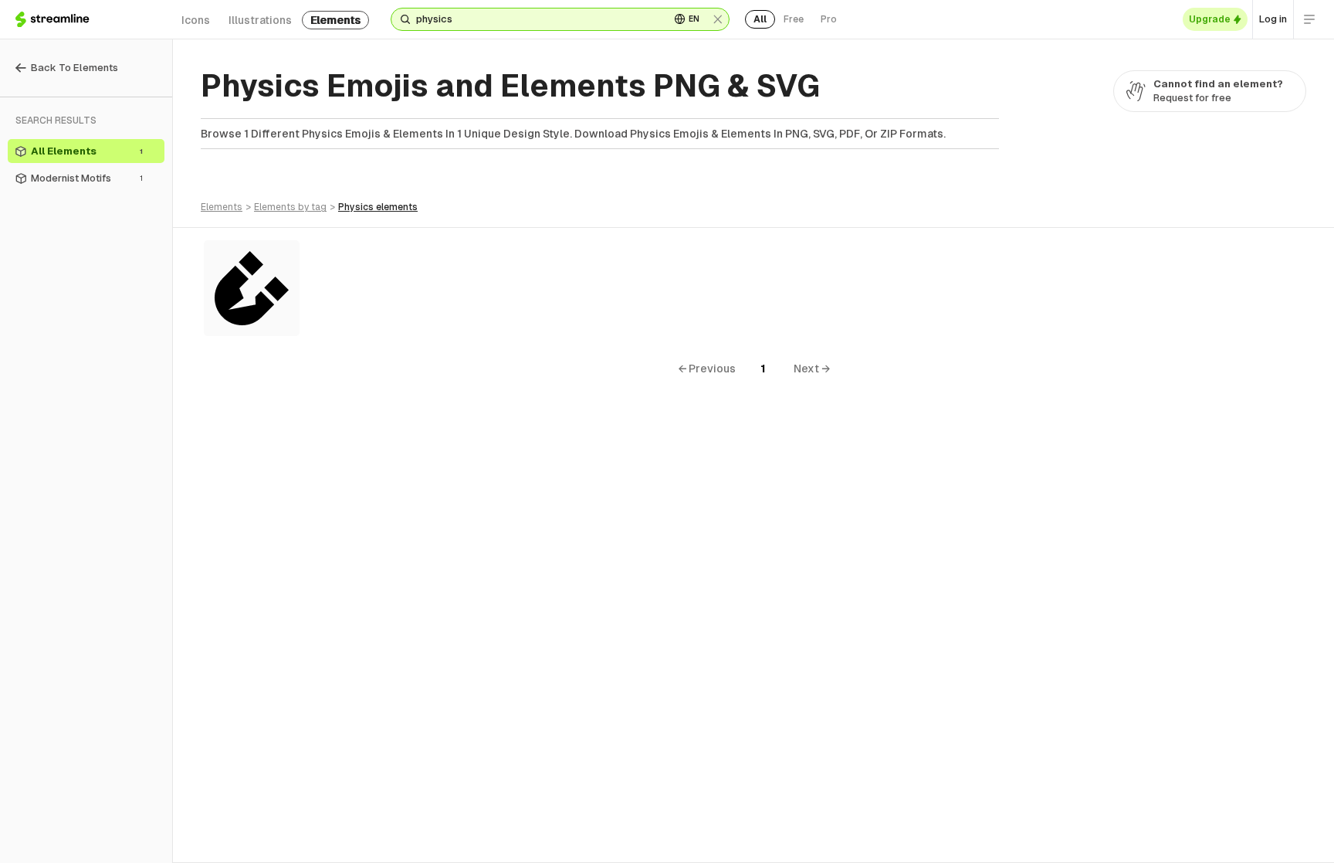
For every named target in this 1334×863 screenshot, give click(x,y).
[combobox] (537, 19)
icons (195, 20)
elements (335, 20)
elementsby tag (290, 207)
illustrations (260, 20)
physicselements (378, 207)
